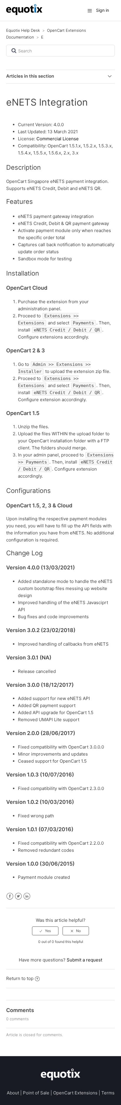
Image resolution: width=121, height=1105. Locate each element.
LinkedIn (27, 896)
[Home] (24, 13)
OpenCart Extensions (75, 1093)
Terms (108, 1093)
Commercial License (57, 138)
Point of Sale (36, 1093)
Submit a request (84, 960)
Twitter (18, 896)
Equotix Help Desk (23, 30)
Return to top (19, 978)
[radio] (45, 930)
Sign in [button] (102, 10)
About (13, 1093)
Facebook (10, 896)
